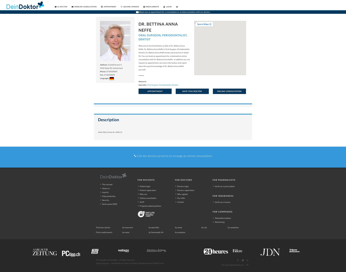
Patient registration (148, 190)
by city (204, 227)
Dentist (145, 39)
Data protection (109, 196)
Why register (182, 194)
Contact (180, 202)
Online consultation (148, 198)
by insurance (127, 227)
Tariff (142, 202)
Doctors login (183, 186)
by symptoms (233, 227)
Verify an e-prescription (225, 186)
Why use (143, 194)
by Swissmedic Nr (156, 232)
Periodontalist (174, 35)
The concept (107, 184)
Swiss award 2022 (109, 204)
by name (178, 227)
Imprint (105, 192)
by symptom (180, 232)
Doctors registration (185, 190)
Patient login (145, 186)
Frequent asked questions (150, 206)
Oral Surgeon (150, 35)
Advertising (219, 222)
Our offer (181, 198)
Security (105, 200)
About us (106, 188)
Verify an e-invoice (222, 202)
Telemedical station (223, 218)
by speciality (154, 227)
